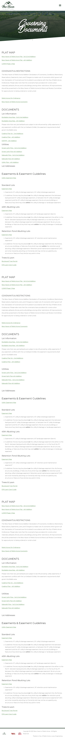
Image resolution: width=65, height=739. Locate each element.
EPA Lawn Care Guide (9, 265)
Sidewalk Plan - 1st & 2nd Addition (13, 155)
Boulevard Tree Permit (9, 261)
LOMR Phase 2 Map (8, 64)
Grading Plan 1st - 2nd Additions (12, 133)
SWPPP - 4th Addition (9, 141)
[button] (60, 5)
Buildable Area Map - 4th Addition (13, 121)
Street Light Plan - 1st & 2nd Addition (14, 148)
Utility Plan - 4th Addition (10, 162)
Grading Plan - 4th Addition (11, 137)
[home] (8, 5)
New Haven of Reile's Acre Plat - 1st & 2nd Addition (19, 56)
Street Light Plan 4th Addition (12, 151)
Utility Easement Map (9, 178)
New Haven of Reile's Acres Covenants (14, 102)
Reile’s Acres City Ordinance (11, 98)
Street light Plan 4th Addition (12, 376)
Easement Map (7, 189)
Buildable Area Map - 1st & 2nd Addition (15, 117)
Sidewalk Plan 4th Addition (11, 159)
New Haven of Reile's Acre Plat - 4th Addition (17, 60)
